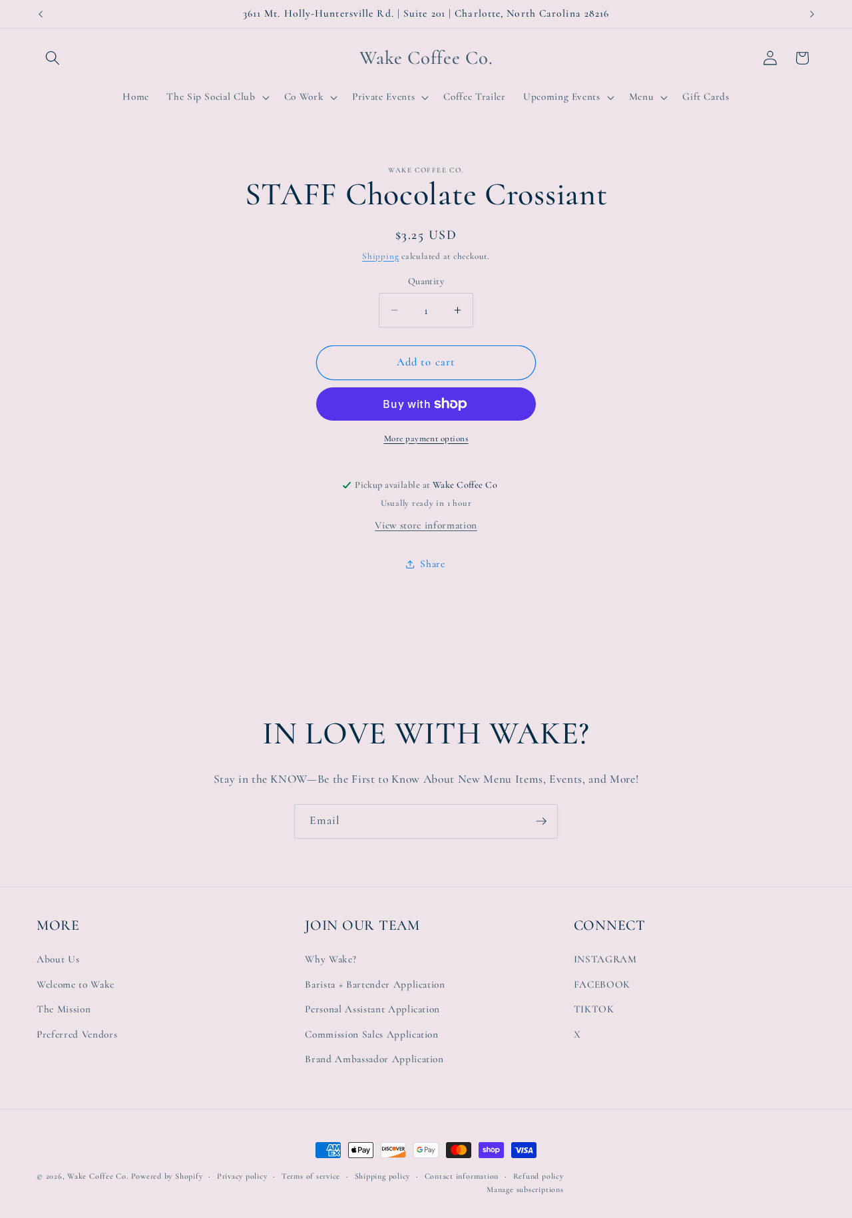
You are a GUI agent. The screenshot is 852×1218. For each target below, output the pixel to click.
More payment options (426, 438)
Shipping (380, 256)
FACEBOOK (602, 984)
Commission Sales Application (371, 1034)
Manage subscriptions (525, 1189)
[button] (53, 58)
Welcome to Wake (75, 984)
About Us (58, 959)
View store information (426, 525)
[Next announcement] (812, 14)
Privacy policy (242, 1176)
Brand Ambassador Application (374, 1060)
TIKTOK (594, 1009)
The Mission (64, 1009)
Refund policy (538, 1176)
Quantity (426, 281)
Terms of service (311, 1176)
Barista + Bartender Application (375, 984)
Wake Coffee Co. (97, 1176)
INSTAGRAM (605, 959)
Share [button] (432, 564)
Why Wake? (330, 959)
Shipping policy (383, 1176)
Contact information (462, 1176)
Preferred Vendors (77, 1034)
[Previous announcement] (40, 14)
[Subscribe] (541, 821)
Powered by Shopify (167, 1176)
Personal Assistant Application (372, 1009)
